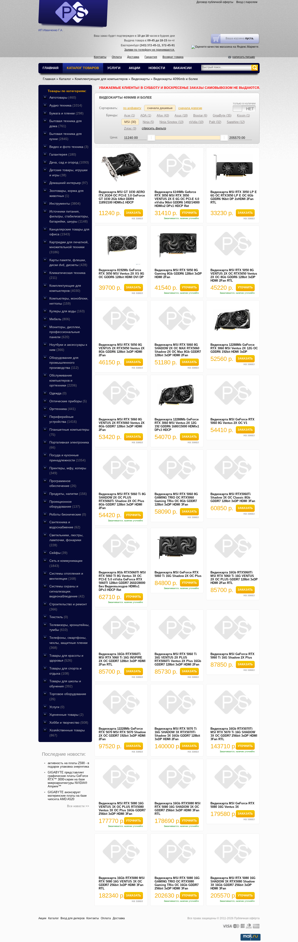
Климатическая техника (67, 275)
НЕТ (250, 108)
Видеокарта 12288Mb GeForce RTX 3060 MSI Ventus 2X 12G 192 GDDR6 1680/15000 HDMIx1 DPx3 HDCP (177, 425)
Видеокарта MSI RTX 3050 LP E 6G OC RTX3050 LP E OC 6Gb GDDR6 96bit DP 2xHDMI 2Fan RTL (233, 197)
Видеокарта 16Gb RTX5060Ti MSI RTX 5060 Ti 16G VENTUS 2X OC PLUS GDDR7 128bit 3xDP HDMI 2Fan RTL (234, 578)
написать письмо (243, 57)
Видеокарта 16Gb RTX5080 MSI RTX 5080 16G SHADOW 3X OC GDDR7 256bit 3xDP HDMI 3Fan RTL (177, 809)
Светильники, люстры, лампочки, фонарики (66, 540)
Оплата (117, 57)
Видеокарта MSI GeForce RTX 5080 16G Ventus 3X (232, 805)
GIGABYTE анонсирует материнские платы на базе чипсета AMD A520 (67, 795)
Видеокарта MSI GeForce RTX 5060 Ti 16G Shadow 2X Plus (232, 655)
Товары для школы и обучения (65, 683)
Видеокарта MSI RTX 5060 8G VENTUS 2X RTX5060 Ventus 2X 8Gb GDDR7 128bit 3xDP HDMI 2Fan (122, 425)
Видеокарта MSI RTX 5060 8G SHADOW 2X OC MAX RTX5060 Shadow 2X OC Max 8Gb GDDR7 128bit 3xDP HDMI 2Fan (178, 350)
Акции (42, 918)
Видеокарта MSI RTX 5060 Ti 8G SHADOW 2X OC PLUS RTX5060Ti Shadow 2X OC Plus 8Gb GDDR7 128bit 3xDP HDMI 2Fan (122, 501)
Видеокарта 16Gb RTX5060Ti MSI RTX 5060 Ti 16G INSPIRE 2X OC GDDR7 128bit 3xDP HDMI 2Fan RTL (122, 659)
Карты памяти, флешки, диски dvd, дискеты (68, 262)
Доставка (133, 57)
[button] (133, 212)
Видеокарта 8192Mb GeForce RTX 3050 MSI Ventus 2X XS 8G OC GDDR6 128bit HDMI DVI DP (121, 273)
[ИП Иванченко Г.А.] (73, 14)
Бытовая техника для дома (65, 123)
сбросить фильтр (154, 128)
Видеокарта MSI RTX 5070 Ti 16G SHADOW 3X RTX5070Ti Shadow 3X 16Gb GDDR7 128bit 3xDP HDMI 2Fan (177, 734)
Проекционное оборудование (64, 504)
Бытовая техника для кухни (65, 136)
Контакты (100, 57)
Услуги (56, 707)
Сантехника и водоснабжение (64, 524)
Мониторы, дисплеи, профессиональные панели (65, 332)
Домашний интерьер (68, 183)
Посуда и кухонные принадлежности (67, 457)
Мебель (59, 319)
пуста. (249, 38)
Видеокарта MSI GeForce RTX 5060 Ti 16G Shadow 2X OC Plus (178, 574)
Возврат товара (173, 57)
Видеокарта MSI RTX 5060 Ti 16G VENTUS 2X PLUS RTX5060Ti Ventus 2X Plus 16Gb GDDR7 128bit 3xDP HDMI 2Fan (178, 659)
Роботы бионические (67, 514)
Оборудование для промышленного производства (64, 362)
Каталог (53, 918)
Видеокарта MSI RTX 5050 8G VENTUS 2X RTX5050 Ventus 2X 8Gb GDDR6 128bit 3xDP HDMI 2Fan (122, 350)
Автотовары (62, 97)
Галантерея (62, 154)
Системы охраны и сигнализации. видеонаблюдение (67, 591)
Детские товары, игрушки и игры (68, 172)
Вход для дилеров (73, 918)
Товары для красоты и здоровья (66, 658)
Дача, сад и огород (69, 162)
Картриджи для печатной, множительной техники (68, 247)
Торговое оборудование (67, 696)
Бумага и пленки (66, 113)
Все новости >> (78, 806)
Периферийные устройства (63, 419)
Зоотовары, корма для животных (66, 193)
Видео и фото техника (68, 147)
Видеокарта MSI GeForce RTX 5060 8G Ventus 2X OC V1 (232, 421)
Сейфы (58, 553)
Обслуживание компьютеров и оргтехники (63, 380)
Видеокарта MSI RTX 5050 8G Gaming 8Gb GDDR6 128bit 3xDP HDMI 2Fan (178, 273)
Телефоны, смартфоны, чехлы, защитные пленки (68, 642)
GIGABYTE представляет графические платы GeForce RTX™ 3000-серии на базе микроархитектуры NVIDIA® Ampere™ (68, 779)
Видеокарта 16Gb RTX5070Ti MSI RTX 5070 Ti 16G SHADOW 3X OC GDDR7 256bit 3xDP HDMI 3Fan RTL (233, 734)
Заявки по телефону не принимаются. (149, 49)
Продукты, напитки (68, 494)
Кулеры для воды (67, 311)
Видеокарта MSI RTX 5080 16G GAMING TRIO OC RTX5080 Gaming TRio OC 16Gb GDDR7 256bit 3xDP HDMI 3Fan (177, 883)
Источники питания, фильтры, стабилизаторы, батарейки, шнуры (69, 216)
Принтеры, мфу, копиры (67, 470)
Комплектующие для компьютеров (65, 288)
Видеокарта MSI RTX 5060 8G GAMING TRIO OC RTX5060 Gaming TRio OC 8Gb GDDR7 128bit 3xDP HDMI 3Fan (176, 499)
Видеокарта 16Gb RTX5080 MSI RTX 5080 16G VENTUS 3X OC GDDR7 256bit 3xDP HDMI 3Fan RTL (122, 883)
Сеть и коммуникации (65, 563)
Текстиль (58, 617)
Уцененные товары (66, 714)
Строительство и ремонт (68, 606)
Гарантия (151, 57)
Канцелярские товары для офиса (69, 231)
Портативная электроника (69, 444)
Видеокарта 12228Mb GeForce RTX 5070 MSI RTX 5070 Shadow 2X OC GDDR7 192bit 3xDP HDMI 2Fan (122, 734)
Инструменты (65, 203)
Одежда (58, 393)
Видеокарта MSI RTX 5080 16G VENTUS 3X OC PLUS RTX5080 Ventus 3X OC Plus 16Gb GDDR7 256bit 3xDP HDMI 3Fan (122, 809)
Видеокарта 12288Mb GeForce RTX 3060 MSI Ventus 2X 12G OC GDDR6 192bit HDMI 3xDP (234, 348)
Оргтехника (62, 409)
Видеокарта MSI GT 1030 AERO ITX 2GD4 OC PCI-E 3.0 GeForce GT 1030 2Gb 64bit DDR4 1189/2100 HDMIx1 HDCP (122, 197)
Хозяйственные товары (67, 732)
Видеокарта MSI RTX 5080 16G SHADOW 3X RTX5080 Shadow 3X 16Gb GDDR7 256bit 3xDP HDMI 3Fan (232, 883)
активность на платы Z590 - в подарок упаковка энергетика (68, 764)
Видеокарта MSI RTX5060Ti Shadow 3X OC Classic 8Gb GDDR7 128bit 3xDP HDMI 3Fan (232, 497)
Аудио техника (65, 105)
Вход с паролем (246, 2)
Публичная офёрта (247, 918)
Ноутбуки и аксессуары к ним (68, 347)
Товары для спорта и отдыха (65, 670)
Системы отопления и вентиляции (66, 576)
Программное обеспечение (62, 483)
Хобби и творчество (68, 722)
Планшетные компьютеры (69, 432)
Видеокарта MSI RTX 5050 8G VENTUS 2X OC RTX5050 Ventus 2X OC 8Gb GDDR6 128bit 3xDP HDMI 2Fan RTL (233, 275)
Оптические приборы (68, 401)
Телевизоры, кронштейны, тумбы (69, 627)
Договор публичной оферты (214, 2)
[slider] (151, 137)
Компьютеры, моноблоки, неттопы (68, 300)
